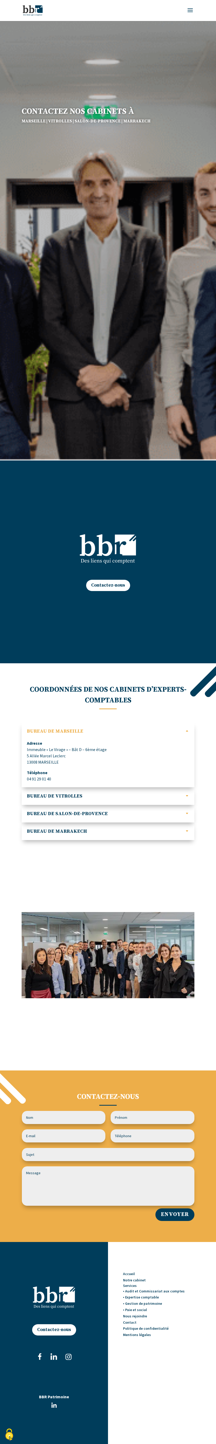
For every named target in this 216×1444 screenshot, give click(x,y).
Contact (129, 1322)
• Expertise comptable (141, 1297)
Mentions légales (137, 1334)
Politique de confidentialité (146, 1328)
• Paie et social (135, 1309)
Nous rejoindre (135, 1316)
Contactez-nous (108, 585)
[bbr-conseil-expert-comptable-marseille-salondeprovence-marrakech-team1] (108, 996)
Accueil (129, 1273)
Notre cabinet (134, 1280)
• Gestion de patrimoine (142, 1303)
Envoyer (175, 1214)
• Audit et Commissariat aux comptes (154, 1291)
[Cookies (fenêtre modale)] (9, 1435)
